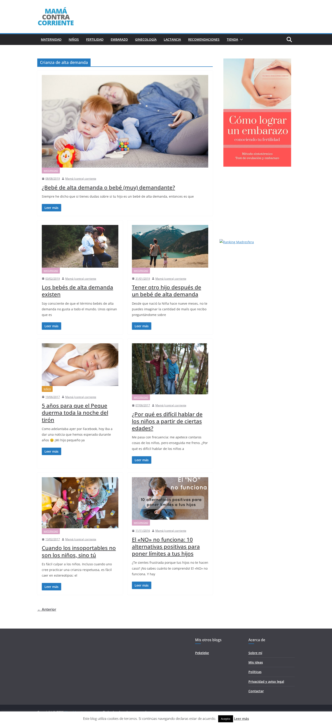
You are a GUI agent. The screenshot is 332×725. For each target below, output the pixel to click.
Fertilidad (94, 39)
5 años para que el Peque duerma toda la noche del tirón (75, 412)
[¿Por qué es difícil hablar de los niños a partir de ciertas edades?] (170, 368)
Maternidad (51, 39)
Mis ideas (255, 662)
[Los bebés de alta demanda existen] (80, 246)
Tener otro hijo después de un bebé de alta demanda (166, 290)
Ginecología (146, 39)
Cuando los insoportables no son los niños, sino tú (79, 551)
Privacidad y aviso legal (266, 681)
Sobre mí (255, 653)
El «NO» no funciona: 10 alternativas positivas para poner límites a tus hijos (166, 546)
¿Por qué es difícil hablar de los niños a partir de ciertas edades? (167, 421)
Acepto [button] (225, 719)
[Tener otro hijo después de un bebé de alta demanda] (170, 246)
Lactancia (172, 39)
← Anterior (46, 609)
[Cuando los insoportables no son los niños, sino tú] (80, 502)
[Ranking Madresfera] (237, 242)
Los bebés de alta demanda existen (77, 290)
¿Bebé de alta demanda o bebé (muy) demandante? (108, 187)
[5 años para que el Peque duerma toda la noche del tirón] (80, 364)
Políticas (255, 672)
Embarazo (119, 39)
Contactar (256, 691)
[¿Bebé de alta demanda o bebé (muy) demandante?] (125, 121)
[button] (240, 39)
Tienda (232, 39)
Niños (74, 39)
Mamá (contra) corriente (80, 178)
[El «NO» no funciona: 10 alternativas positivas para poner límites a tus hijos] (170, 498)
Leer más (241, 718)
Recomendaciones (204, 39)
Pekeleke (202, 653)
